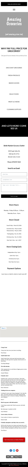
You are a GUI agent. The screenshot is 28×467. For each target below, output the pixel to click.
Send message (14, 196)
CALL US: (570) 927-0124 (14, 4)
